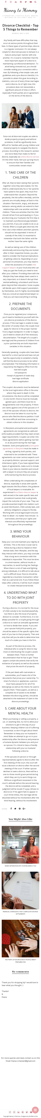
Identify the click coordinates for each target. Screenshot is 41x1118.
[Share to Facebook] (11, 809)
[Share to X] (15, 809)
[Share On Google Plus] (24, 809)
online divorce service (29, 157)
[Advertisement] (20, 1088)
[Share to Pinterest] (20, 809)
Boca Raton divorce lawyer (25, 492)
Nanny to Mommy (20, 10)
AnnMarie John (33, 1116)
